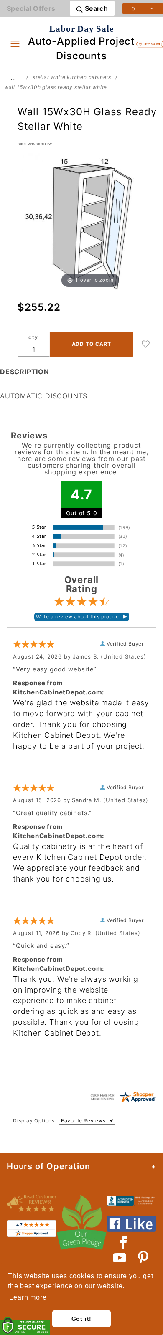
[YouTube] (120, 1257)
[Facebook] (123, 1242)
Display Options (34, 1120)
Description (24, 371)
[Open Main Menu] (15, 43)
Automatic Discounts (43, 396)
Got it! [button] (81, 1318)
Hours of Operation (48, 1166)
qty (33, 337)
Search (95, 8)
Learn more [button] (27, 1297)
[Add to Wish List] (146, 344)
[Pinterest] (143, 1257)
